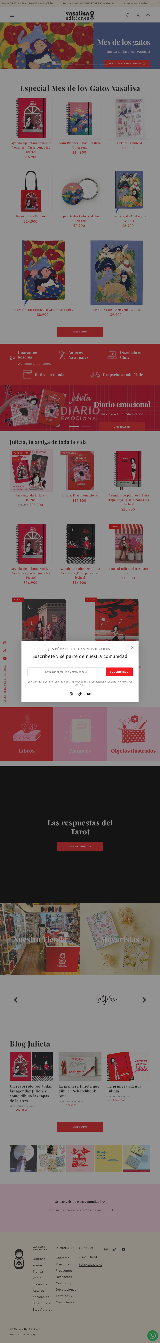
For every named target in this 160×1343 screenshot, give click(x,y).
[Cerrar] (132, 647)
